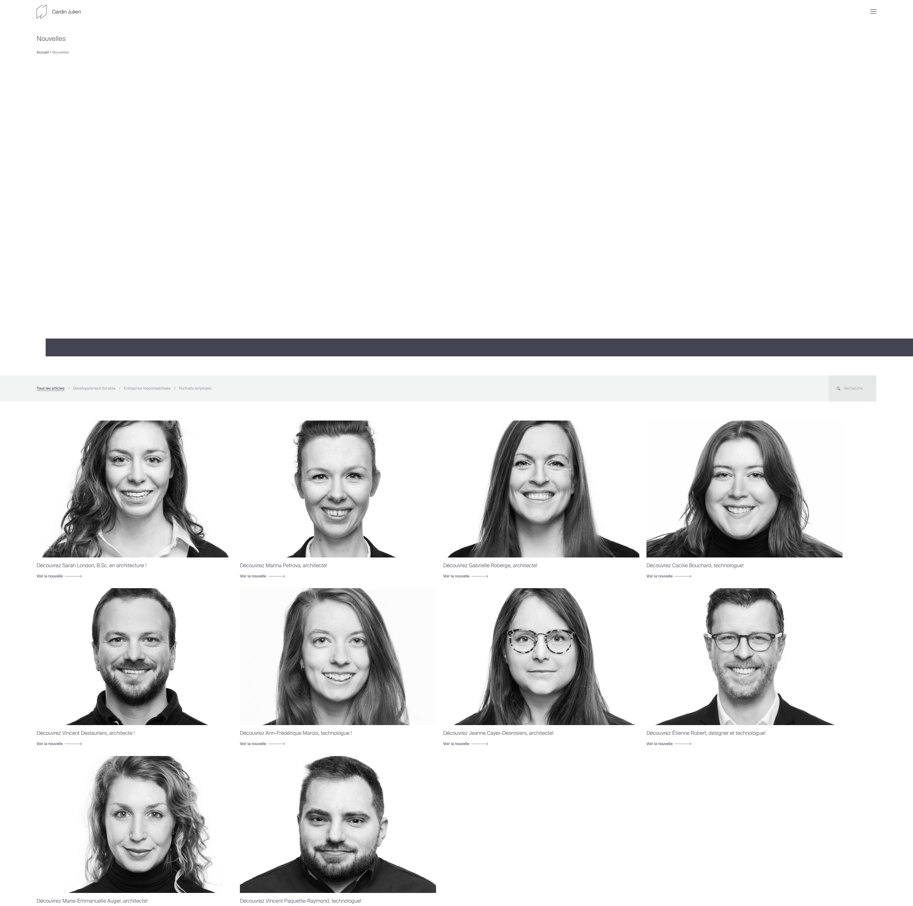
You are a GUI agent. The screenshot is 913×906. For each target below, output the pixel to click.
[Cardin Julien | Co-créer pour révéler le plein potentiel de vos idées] (59, 12)
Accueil (43, 52)
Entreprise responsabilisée (147, 388)
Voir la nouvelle (50, 576)
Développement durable (94, 388)
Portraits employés (195, 388)
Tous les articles (50, 388)
